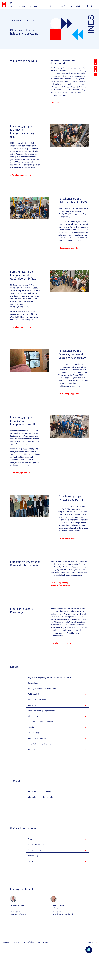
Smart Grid (32, 749)
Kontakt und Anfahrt (36, 844)
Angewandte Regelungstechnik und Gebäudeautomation (51, 677)
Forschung (50, 7)
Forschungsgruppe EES (21, 175)
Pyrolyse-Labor (34, 732)
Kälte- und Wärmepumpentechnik (41, 710)
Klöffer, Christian (57, 905)
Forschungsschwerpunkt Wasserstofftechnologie (61, 584)
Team (30, 839)
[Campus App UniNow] (95, 74)
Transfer (63, 7)
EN (96, 6)
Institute (26, 20)
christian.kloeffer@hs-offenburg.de (61, 914)
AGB (38, 942)
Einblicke (67, 643)
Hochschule (76, 7)
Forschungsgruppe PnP (69, 538)
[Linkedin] (95, 67)
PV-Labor (31, 727)
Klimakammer (33, 716)
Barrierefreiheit (29, 942)
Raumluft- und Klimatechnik (39, 738)
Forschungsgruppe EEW (69, 393)
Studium (21, 7)
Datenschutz (17, 942)
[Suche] (87, 6)
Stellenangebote (34, 850)
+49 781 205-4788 (15, 912)
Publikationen (33, 861)
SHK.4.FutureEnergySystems (39, 744)
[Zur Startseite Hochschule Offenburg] (9, 4)
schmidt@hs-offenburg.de (18, 914)
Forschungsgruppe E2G (21, 327)
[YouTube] (95, 63)
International (35, 7)
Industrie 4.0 (33, 705)
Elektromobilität (34, 694)
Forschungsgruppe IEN (21, 472)
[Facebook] (95, 70)
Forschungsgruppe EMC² (70, 248)
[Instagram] (95, 60)
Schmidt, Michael (17, 905)
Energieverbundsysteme (37, 699)
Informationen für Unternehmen (41, 791)
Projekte (55, 643)
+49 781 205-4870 (56, 912)
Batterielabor (33, 683)
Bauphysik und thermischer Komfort (42, 688)
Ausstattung (33, 855)
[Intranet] (92, 6)
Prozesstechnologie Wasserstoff (40, 721)
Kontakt (45, 942)
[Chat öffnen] (88, 949)
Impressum (5, 942)
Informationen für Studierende (40, 797)
